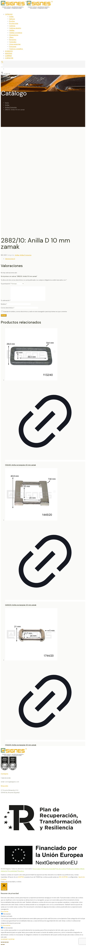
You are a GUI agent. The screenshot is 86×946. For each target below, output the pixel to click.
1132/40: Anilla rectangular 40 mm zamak (20, 465)
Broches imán (13, 23)
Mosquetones (13, 35)
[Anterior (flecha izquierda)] (2, 944)
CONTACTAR (9, 58)
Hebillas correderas (15, 33)
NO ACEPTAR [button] (63, 877)
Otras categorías (14, 44)
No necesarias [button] (5, 925)
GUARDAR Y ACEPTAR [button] (7, 939)
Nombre (4, 304)
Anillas (11, 16)
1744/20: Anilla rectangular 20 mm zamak (20, 745)
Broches (12, 21)
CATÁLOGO (8, 14)
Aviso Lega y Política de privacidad (44, 869)
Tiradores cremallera (16, 49)
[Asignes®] (37, 8)
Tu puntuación (6, 284)
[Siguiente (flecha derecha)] (4, 944)
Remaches (12, 40)
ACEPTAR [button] (21, 877)
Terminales (12, 42)
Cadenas (12, 26)
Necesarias (7, 914)
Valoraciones (10, 259)
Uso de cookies (61, 869)
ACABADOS (9, 51)
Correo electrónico (7, 308)
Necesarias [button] (4, 911)
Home (7, 103)
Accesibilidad (12, 871)
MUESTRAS (8, 53)
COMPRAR (8, 56)
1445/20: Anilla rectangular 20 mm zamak (20, 605)
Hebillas (11, 30)
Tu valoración (5, 300)
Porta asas (12, 46)
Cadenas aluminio (15, 28)
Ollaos (11, 37)
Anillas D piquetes (11, 107)
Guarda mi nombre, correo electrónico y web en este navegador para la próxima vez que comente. (35, 311)
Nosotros (21, 871)
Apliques (12, 19)
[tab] (45, 259)
